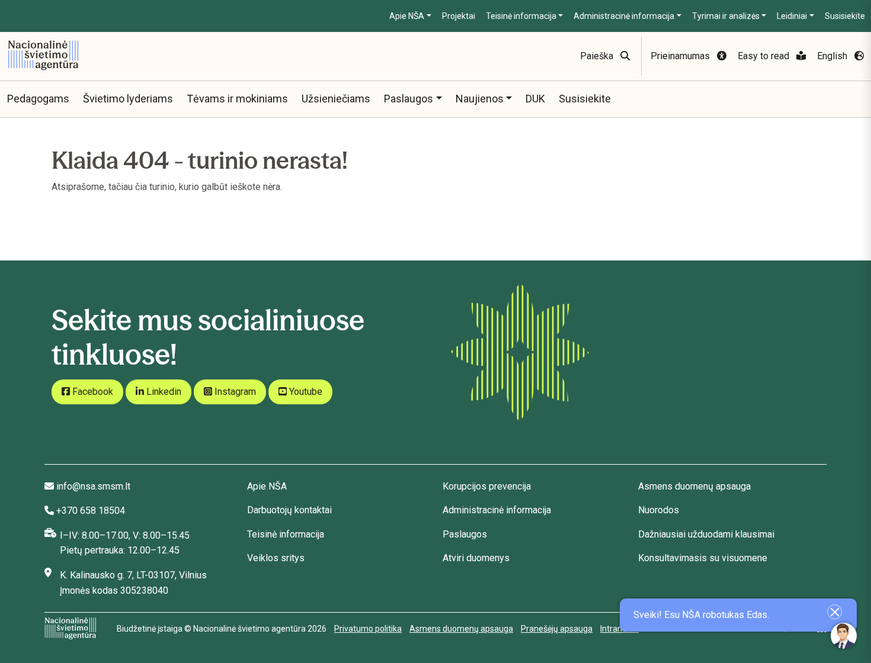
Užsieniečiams (336, 98)
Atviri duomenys (476, 558)
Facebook (91, 391)
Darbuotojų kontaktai (289, 510)
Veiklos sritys (276, 558)
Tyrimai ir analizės (726, 16)
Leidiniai (792, 16)
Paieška (598, 56)
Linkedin (162, 391)
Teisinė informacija (521, 16)
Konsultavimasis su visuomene (702, 558)
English (833, 56)
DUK (535, 98)
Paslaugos (408, 98)
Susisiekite (845, 16)
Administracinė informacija (624, 16)
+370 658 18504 (90, 510)
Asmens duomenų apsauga (694, 486)
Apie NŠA (406, 16)
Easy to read (765, 56)
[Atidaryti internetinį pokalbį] (844, 636)
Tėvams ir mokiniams (237, 98)
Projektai (458, 16)
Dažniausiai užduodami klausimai (706, 534)
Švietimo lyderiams (128, 98)
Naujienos (480, 98)
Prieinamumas (681, 56)
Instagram (234, 391)
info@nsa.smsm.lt (93, 486)
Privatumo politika (368, 628)
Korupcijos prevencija (487, 486)
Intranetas (619, 628)
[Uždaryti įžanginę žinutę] (834, 611)
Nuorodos (658, 510)
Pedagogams (38, 98)
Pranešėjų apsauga (557, 628)
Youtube (304, 391)
